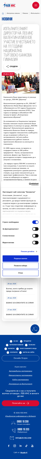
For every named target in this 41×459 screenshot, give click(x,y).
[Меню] (35, 5)
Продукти (27, 341)
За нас (15, 341)
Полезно (32, 345)
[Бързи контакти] (35, 328)
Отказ (20, 273)
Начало (3, 13)
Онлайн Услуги (20, 358)
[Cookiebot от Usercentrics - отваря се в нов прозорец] (29, 184)
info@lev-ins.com (23, 438)
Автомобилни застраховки (20, 371)
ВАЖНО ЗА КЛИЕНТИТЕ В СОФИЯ (20, 303)
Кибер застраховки (20, 380)
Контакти (13, 352)
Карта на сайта (28, 352)
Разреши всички (20, 258)
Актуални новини (13, 13)
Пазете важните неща (28, 348)
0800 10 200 (23, 421)
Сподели (12, 67)
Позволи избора (20, 266)
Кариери (11, 348)
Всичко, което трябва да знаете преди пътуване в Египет (19, 290)
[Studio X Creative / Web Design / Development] (23, 453)
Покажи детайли (27, 251)
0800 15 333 (23, 429)
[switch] (35, 229)
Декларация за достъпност (20, 384)
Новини (25, 13)
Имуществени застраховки (20, 375)
